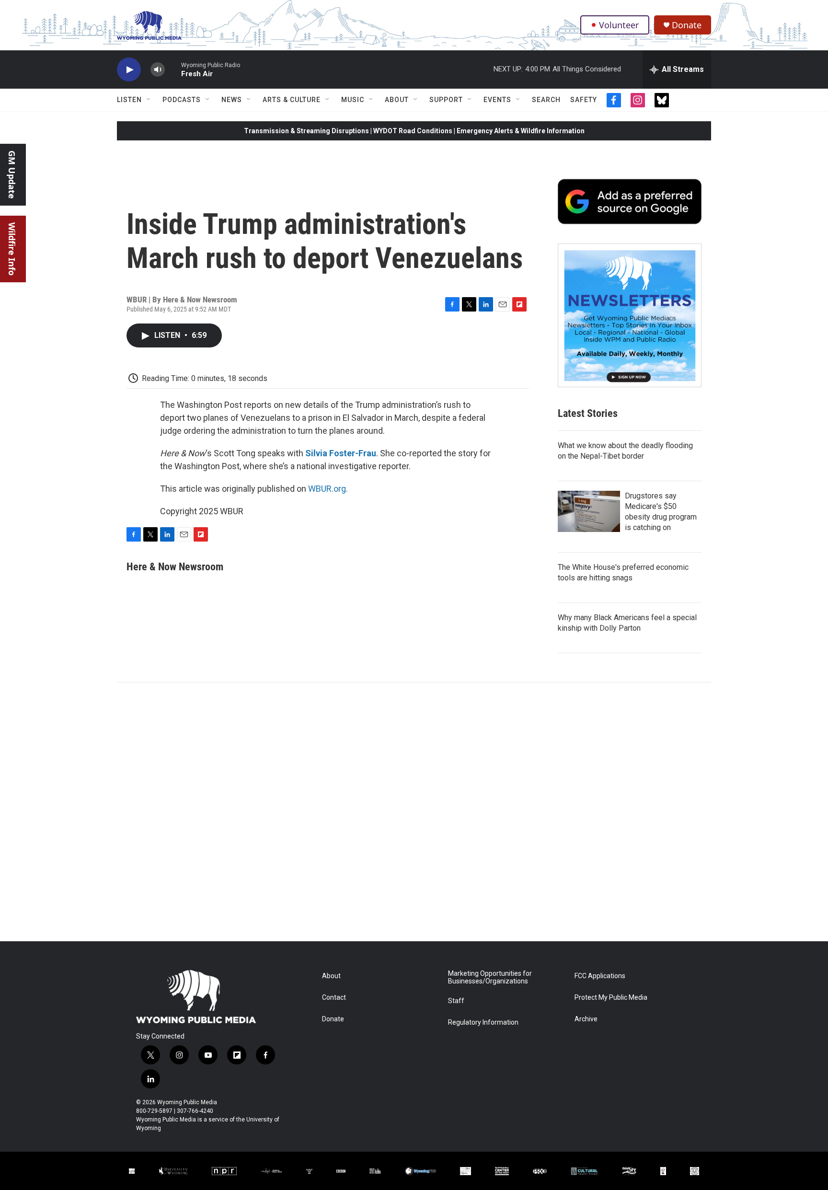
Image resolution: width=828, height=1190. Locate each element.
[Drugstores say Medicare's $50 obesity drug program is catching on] (589, 511)
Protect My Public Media (611, 997)
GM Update (12, 174)
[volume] (158, 70)
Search (546, 100)
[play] (129, 69)
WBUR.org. (328, 489)
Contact (334, 997)
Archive (586, 1019)
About (397, 100)
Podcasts (181, 100)
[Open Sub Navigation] (149, 100)
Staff (456, 1001)
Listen (129, 100)
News (231, 100)
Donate (687, 25)
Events (497, 100)
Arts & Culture (292, 100)
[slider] (173, 69)
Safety (583, 100)
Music (352, 100)
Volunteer (619, 25)
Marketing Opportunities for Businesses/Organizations (490, 977)
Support (446, 100)
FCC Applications (600, 976)
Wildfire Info (12, 249)
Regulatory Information (483, 1022)
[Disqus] (414, 812)
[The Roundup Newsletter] (629, 315)
